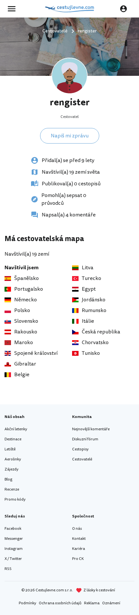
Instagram (14, 548)
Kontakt (79, 538)
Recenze (12, 489)
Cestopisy (80, 449)
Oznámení (111, 603)
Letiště (10, 449)
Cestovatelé (82, 459)
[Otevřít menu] (13, 9)
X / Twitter (13, 559)
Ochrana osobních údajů (60, 603)
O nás (77, 528)
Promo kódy (15, 499)
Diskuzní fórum (85, 439)
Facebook (13, 528)
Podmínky (27, 603)
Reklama (92, 603)
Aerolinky (13, 459)
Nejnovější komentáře (91, 429)
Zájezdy (11, 469)
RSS (8, 569)
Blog (8, 479)
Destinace (13, 439)
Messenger (14, 538)
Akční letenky (16, 429)
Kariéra (78, 548)
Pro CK (78, 559)
